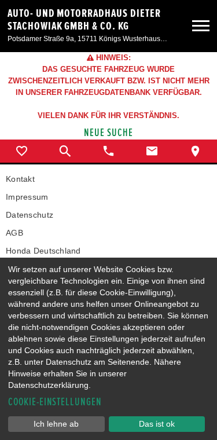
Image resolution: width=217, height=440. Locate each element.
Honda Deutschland (43, 250)
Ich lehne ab (56, 423)
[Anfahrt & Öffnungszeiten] (195, 151)
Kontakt (20, 179)
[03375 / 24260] (108, 151)
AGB (14, 232)
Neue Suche (108, 132)
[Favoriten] (21, 151)
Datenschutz (29, 214)
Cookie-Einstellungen (55, 402)
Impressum (27, 196)
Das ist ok (157, 423)
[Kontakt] (152, 151)
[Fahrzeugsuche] (65, 151)
